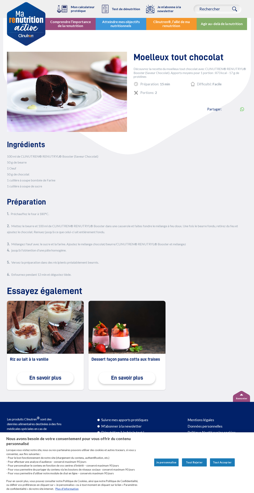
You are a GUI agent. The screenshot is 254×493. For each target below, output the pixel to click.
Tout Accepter (222, 462)
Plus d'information (67, 488)
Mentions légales (201, 420)
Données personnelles (205, 426)
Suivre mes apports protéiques (124, 420)
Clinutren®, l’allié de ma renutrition (171, 24)
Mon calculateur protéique (83, 9)
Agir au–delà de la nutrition (222, 24)
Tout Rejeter (194, 462)
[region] (127, 462)
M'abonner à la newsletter (121, 426)
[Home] (26, 24)
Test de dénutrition (126, 9)
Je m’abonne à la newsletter (169, 9)
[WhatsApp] (242, 109)
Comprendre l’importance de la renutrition (70, 24)
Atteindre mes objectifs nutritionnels (121, 24)
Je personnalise (166, 462)
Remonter (241, 398)
